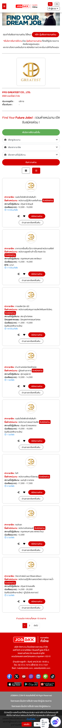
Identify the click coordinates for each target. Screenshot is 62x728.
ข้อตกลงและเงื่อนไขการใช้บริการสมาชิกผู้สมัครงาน (31, 706)
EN (57, 4)
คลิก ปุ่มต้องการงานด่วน (45, 34)
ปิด (37, 724)
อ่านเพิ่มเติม (31, 719)
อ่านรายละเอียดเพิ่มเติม (31, 222)
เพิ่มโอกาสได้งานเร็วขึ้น (31, 132)
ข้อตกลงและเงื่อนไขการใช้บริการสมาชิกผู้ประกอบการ (31, 700)
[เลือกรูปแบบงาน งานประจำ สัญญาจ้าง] (31, 140)
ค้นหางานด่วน (31, 162)
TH (50, 4)
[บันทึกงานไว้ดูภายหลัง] (24, 216)
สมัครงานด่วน (36, 216)
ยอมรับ (26, 724)
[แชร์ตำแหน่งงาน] (18, 216)
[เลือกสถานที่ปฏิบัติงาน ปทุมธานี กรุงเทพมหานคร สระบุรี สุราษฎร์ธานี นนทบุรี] (31, 155)
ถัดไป (36, 625)
